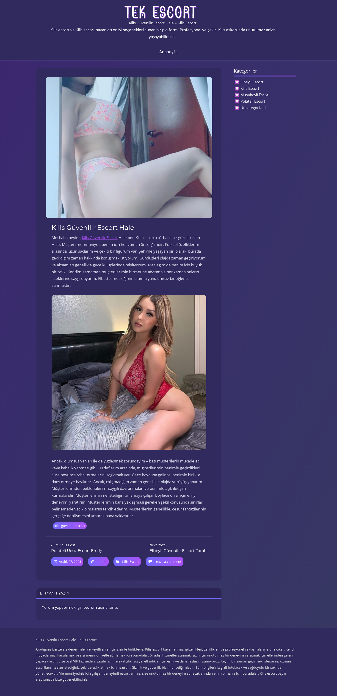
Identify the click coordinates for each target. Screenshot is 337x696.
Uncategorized (253, 107)
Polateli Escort (252, 101)
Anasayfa (168, 51)
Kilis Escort (130, 561)
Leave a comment (168, 561)
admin (102, 561)
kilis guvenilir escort (69, 526)
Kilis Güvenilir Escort (100, 237)
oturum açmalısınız (100, 607)
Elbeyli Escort (251, 82)
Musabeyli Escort (255, 94)
